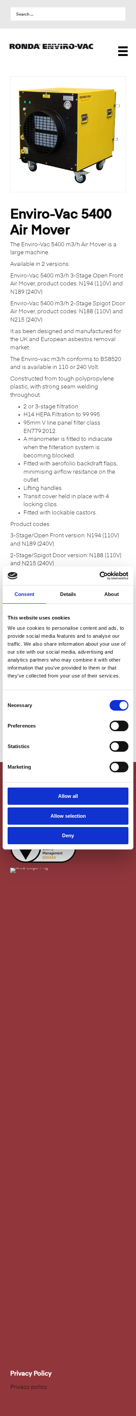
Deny (68, 835)
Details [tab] (68, 594)
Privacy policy (28, 1387)
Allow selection (68, 816)
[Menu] (120, 46)
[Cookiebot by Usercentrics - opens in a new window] (99, 575)
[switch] (119, 726)
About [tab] (111, 594)
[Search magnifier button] (118, 14)
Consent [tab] (24, 594)
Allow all (68, 796)
